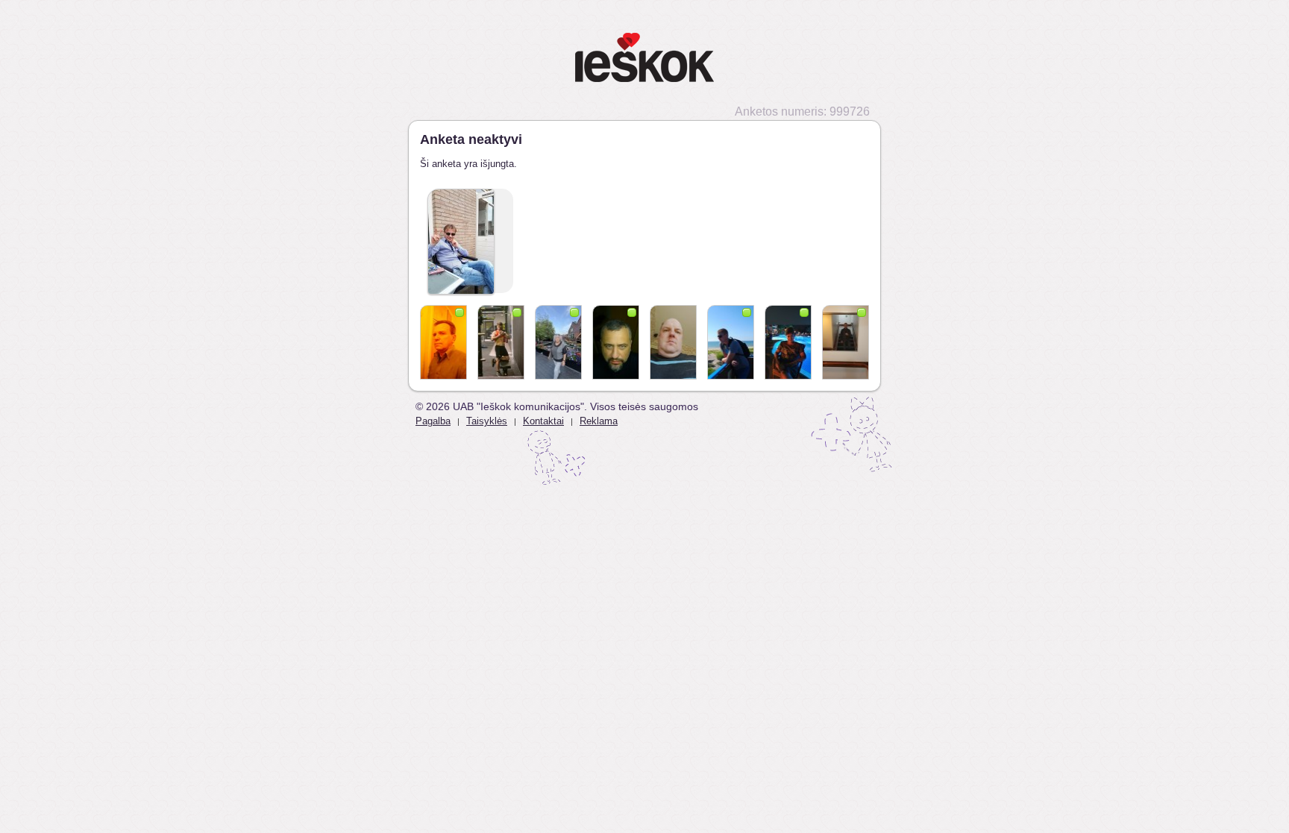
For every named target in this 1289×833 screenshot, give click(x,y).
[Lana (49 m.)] (788, 342)
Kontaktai (543, 421)
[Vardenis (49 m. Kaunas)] (845, 342)
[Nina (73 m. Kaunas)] (558, 342)
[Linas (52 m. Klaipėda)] (615, 342)
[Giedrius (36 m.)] (730, 342)
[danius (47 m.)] (673, 342)
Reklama (599, 421)
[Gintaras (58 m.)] (443, 342)
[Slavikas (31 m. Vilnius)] (500, 342)
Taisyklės (486, 421)
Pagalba (433, 421)
